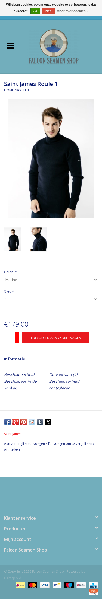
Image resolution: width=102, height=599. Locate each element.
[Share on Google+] (15, 422)
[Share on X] (48, 422)
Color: (10, 272)
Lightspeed (12, 578)
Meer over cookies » (72, 11)
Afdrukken (12, 449)
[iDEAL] (20, 584)
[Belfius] (80, 584)
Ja (35, 11)
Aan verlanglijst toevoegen (25, 443)
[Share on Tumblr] (40, 422)
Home (9, 90)
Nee (48, 11)
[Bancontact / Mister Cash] (56, 584)
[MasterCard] (32, 584)
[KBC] (92, 584)
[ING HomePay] (92, 591)
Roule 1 (22, 90)
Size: (9, 291)
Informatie (14, 359)
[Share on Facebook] (7, 422)
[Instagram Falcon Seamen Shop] (56, 493)
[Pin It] (23, 422)
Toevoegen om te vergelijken (70, 443)
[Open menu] (10, 45)
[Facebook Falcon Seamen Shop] (46, 493)
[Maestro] (68, 584)
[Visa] (44, 584)
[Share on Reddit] (32, 422)
